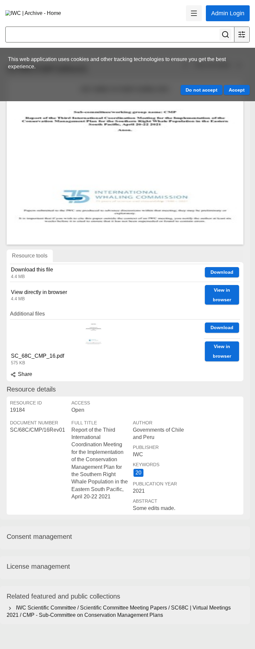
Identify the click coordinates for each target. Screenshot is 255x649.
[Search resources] (225, 34)
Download (222, 272)
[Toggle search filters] (241, 34)
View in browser (222, 294)
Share (24, 374)
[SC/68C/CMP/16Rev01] (125, 162)
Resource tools (29, 255)
